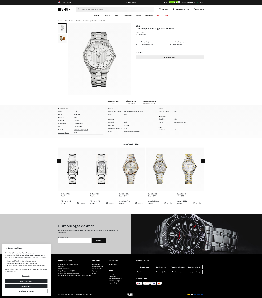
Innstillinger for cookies (26, 291)
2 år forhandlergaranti (145, 42)
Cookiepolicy (26, 276)
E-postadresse (63, 237)
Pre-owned (127, 15)
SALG (158, 15)
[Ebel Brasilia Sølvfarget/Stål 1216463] (101, 169)
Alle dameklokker (97, 266)
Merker (96, 15)
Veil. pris (61, 117)
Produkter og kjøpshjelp (178, 267)
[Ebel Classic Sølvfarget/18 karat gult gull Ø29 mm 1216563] (160, 169)
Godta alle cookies (26, 281)
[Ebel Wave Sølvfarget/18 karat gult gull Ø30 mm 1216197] (189, 169)
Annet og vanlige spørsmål (195, 272)
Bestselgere (149, 15)
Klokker (60, 21)
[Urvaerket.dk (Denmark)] (192, 294)
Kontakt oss (113, 264)
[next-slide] (203, 161)
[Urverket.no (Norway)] (198, 294)
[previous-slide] (59, 161)
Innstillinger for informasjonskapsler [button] (115, 277)
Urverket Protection (178, 272)
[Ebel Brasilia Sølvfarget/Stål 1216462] (72, 169)
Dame (116, 15)
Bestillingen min (161, 267)
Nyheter (138, 15)
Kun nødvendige (26, 286)
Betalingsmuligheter (194, 267)
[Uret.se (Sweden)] (188, 294)
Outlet (166, 15)
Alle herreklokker (97, 269)
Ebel (66, 21)
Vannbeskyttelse (63, 133)
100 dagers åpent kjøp (145, 44)
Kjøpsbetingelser (114, 283)
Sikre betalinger (177, 44)
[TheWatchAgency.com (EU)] (202, 294)
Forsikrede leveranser (179, 42)
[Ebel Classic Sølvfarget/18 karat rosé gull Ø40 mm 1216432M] (131, 169)
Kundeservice (144, 267)
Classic (71, 21)
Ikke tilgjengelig (170, 57)
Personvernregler (114, 281)
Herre (106, 15)
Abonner (99, 240)
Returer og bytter (161, 272)
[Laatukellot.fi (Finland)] (195, 294)
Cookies (111, 274)
